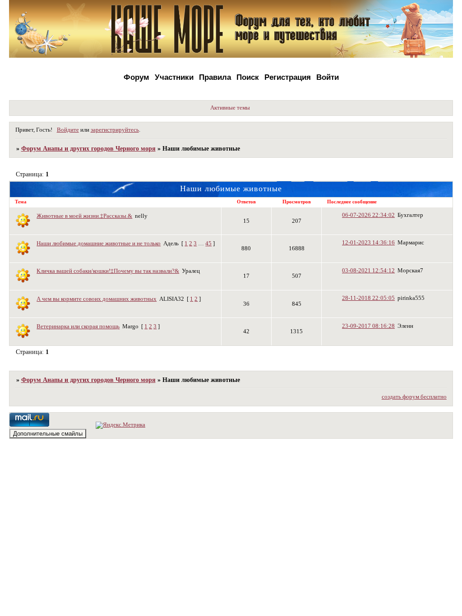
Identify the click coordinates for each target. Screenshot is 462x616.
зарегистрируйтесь (115, 130)
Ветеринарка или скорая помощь (78, 326)
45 (208, 243)
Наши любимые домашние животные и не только (99, 243)
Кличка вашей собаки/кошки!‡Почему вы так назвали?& (108, 271)
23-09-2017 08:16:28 (368, 326)
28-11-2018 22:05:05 (368, 298)
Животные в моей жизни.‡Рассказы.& (84, 216)
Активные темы (230, 108)
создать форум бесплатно (414, 397)
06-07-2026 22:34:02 (368, 215)
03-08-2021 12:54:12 (368, 270)
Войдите (68, 130)
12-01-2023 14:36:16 (368, 242)
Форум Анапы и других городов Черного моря (88, 148)
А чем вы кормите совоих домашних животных (97, 299)
